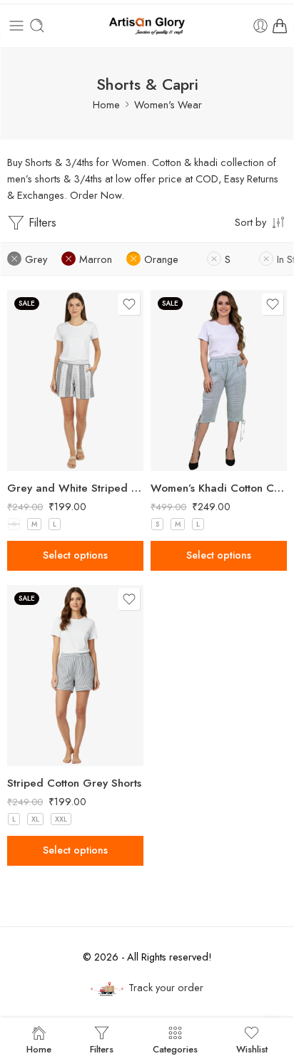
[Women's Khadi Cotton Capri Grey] (219, 381)
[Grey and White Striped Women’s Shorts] (75, 381)
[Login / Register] (260, 25)
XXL (61, 819)
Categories (175, 1048)
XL (35, 819)
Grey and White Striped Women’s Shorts (75, 488)
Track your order (165, 987)
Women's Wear (168, 104)
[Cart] (280, 25)
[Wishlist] (129, 304)
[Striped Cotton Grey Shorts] (75, 676)
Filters (40, 222)
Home (106, 104)
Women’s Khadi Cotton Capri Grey (219, 488)
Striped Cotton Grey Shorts (74, 783)
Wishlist (252, 1048)
